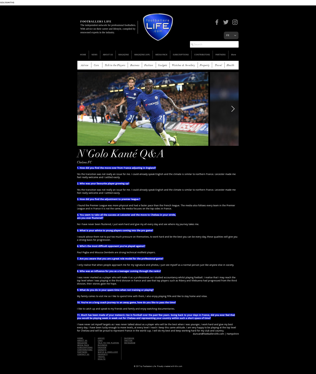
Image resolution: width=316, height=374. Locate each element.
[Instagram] (234, 22)
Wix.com (178, 366)
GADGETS (102, 350)
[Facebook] (216, 22)
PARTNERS (82, 352)
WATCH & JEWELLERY (108, 352)
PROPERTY (103, 354)
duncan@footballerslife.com (208, 333)
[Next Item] (233, 109)
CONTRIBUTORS (84, 350)
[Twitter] (225, 22)
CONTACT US (83, 354)
